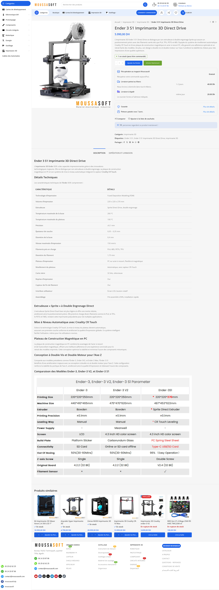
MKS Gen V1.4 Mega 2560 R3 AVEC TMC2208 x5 (179, 522)
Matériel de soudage (106, 560)
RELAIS (68, 568)
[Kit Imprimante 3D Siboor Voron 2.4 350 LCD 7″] (46, 507)
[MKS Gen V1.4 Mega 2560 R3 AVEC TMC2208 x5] (179, 507)
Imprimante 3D (143, 22)
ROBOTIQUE (134, 549)
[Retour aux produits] (213, 22)
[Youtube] (36, 576)
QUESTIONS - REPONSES (171, 562)
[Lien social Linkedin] (133, 142)
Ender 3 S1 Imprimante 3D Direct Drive (149, 138)
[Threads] (60, 576)
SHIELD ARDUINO (72, 560)
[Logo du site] (45, 4)
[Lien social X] (127, 142)
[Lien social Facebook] (124, 142)
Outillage (102, 545)
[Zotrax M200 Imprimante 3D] (99, 507)
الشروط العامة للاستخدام (170, 570)
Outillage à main (104, 556)
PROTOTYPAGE (135, 553)
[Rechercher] (145, 4)
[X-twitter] (48, 576)
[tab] (99, 151)
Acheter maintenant (153, 63)
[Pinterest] (56, 576)
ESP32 (68, 548)
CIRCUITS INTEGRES (138, 560)
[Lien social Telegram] (138, 142)
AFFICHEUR (70, 564)
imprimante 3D (172, 138)
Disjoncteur (135, 567)
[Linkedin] (52, 576)
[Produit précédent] (210, 22)
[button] (46, 534)
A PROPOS (166, 554)
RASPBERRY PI (71, 553)
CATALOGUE (166, 551)
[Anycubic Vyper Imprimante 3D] (73, 507)
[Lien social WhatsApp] (135, 142)
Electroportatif (103, 553)
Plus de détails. (209, 107)
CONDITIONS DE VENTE (171, 566)
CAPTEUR (69, 557)
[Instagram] (44, 576)
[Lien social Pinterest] (130, 142)
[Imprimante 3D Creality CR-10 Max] (126, 507)
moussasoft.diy (10, 581)
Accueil (117, 22)
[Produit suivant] (216, 22)
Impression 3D (128, 22)
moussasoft (9, 586)
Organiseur (102, 568)
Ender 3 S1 (129, 138)
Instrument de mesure (107, 548)
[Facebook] (40, 576)
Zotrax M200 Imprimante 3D (99, 521)
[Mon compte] (161, 12)
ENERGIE (133, 564)
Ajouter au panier (133, 63)
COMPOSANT (135, 557)
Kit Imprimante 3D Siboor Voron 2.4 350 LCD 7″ (44, 522)
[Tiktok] (64, 576)
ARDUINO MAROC (73, 545)
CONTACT (166, 558)
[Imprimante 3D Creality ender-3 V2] (153, 507)
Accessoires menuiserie (107, 564)
